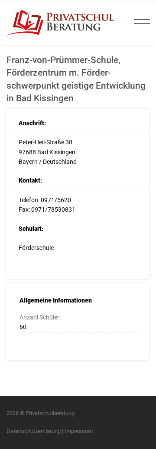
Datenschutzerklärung (33, 431)
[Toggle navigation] (140, 19)
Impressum (79, 431)
